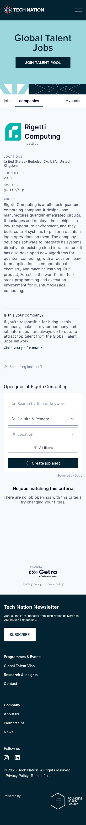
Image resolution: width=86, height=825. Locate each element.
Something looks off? (26, 367)
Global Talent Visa (19, 666)
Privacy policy (32, 584)
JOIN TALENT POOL (43, 62)
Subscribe (20, 634)
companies (29, 100)
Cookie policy (54, 584)
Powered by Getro (70, 475)
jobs (7, 100)
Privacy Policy (17, 775)
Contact (10, 683)
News (8, 732)
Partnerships (14, 723)
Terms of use (41, 775)
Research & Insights (21, 674)
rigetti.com (33, 143)
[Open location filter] (72, 434)
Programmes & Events (23, 656)
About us (11, 714)
